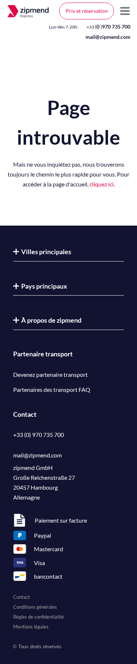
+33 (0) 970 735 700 (38, 434)
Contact (21, 597)
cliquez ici (102, 184)
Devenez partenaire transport (50, 374)
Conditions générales (35, 607)
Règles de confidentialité (38, 617)
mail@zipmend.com (107, 37)
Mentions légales (31, 627)
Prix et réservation (87, 11)
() (108, 26)
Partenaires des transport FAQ (51, 389)
